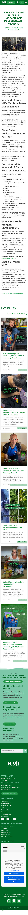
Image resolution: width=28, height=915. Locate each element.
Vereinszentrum (5, 834)
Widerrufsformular (6, 814)
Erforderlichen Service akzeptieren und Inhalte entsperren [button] (14, 879)
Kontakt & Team (5, 803)
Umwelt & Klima (5, 832)
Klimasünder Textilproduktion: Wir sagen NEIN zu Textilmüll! (14, 412)
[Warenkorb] (21, 2)
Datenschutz (4, 809)
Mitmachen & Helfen (7, 837)
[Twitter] (19, 901)
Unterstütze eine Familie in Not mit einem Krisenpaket (13, 584)
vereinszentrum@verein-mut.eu (10, 782)
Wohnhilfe (4, 828)
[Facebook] (5, 819)
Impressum (4, 812)
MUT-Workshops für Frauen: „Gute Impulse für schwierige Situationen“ (13, 356)
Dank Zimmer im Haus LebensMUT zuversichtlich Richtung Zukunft (13, 471)
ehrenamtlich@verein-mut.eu (9, 258)
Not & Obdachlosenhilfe (8, 826)
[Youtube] (10, 819)
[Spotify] (13, 819)
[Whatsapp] (15, 819)
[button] (26, 2)
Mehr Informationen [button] (14, 870)
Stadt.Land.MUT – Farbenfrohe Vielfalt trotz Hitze (13, 527)
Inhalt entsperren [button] (13, 873)
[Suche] (25, 751)
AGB (2, 807)
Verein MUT (4, 801)
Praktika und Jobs (6, 805)
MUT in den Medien (17, 27)
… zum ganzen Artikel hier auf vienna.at (12, 293)
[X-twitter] (8, 819)
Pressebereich (5, 816)
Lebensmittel (4, 830)
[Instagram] (2, 819)
